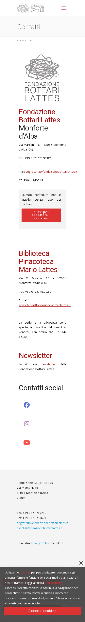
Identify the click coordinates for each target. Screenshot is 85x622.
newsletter (48, 364)
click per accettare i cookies (41, 215)
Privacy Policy (41, 543)
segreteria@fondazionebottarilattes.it (51, 171)
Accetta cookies (42, 610)
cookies (25, 572)
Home (20, 40)
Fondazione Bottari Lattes (39, 116)
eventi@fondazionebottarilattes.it (40, 528)
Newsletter (35, 355)
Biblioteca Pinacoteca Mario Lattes (38, 261)
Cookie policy (53, 583)
